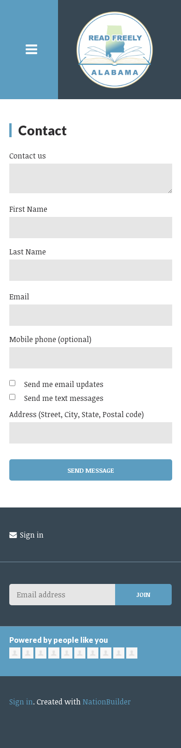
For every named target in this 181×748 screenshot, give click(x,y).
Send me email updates (63, 384)
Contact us (27, 156)
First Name (28, 209)
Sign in (31, 535)
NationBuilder (107, 702)
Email (19, 297)
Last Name (27, 252)
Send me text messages (63, 398)
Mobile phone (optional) (50, 339)
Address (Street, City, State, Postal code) (76, 414)
